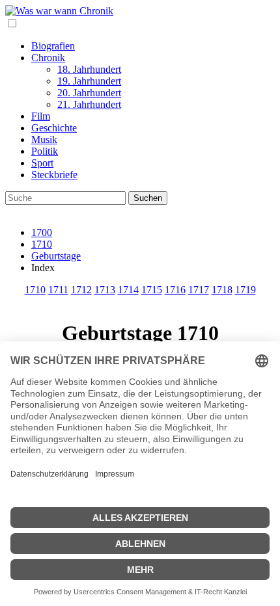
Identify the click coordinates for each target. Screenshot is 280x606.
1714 (128, 289)
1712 (81, 289)
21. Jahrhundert (89, 104)
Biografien (53, 45)
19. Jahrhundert (89, 80)
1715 (151, 289)
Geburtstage (56, 255)
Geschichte (54, 127)
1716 (175, 289)
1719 (245, 289)
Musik (44, 139)
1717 (198, 289)
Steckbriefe (54, 174)
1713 (104, 289)
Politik (44, 151)
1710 (41, 244)
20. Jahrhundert (89, 92)
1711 (58, 289)
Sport (42, 162)
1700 (41, 232)
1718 (222, 289)
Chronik (48, 57)
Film (40, 116)
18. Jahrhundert (89, 69)
